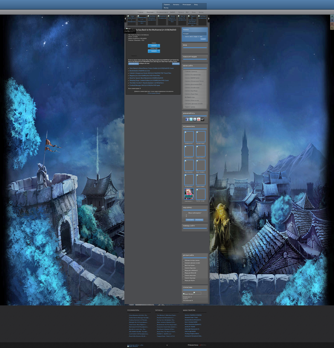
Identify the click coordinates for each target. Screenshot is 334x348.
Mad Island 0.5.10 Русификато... (138, 327)
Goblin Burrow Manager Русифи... (139, 317)
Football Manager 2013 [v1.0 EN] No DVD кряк (145, 85)
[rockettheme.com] (193, 345)
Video (201, 36)
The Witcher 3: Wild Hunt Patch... (167, 315)
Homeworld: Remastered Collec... (193, 336)
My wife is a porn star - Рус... (137, 329)
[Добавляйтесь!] (195, 120)
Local (186, 36)
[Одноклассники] (143, 56)
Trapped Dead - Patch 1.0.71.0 (166, 336)
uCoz (141, 345)
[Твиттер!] (191, 120)
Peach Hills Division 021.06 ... (138, 336)
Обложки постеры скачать (192, 260)
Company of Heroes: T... (200, 157)
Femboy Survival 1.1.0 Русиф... (138, 320)
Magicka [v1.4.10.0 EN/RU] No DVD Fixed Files (145, 75)
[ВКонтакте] (139, 56)
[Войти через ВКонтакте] (190, 50)
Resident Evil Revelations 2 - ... (166, 317)
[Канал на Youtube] (199, 120)
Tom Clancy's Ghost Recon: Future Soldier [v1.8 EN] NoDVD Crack (152, 68)
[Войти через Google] (199, 50)
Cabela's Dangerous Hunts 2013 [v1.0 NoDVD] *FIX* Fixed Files (150, 73)
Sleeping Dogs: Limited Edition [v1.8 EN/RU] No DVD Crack (149, 80)
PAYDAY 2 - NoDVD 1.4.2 (164, 334)
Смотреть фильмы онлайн (192, 263)
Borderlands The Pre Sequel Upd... (167, 324)
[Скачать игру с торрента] (154, 52)
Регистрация (152, 93)
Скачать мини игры (190, 275)
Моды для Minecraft (190, 273)
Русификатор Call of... (189, 143)
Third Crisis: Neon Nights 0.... (138, 324)
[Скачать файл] (154, 47)
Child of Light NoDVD (190, 331)
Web (191, 36)
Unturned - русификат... (200, 186)
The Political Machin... (189, 186)
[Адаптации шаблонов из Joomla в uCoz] (203, 345)
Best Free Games (190, 265)
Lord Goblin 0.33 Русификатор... (139, 334)
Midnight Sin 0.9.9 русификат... (138, 322)
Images (195, 36)
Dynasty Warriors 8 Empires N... (193, 320)
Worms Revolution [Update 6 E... (193, 324)
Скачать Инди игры (190, 268)
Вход (158, 93)
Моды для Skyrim (190, 280)
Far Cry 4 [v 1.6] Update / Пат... (166, 320)
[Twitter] (141, 56)
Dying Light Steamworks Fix (192, 329)
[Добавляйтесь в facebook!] (187, 120)
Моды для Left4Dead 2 (191, 270)
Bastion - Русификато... (200, 172)
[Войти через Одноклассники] (202, 50)
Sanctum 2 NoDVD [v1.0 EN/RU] (193, 315)
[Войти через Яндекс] (196, 50)
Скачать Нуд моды (190, 278)
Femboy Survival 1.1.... (189, 201)
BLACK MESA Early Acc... (189, 157)
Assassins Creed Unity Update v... (167, 327)
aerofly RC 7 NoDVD (190, 326)
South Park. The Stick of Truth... (166, 331)
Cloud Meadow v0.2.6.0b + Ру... (138, 315)
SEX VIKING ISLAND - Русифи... (138, 331)
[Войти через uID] (187, 50)
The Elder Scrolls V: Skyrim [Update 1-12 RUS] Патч (147, 83)
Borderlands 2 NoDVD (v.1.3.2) (140, 70)
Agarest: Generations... (189, 172)
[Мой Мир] (145, 56)
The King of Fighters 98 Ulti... (192, 333)
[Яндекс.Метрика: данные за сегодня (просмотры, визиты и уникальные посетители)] (132, 346)
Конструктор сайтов (133, 345)
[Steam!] (202, 120)
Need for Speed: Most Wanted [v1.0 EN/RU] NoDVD (146, 78)
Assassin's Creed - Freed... (191, 317)
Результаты (199, 219)
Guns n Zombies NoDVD (191, 322)
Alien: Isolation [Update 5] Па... (166, 322)
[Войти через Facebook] (193, 50)
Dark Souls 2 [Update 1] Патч (165, 329)
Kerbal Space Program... (200, 143)
